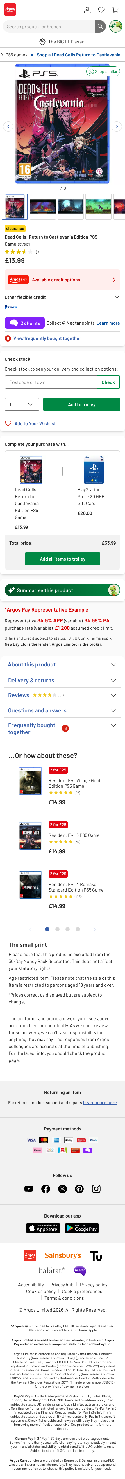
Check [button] (108, 382)
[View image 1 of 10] (14, 206)
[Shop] (24, 10)
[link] (62, 336)
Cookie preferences (82, 1291)
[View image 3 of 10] (70, 206)
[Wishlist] (101, 10)
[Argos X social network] (62, 1189)
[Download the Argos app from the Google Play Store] (82, 1232)
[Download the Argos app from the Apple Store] (43, 1232)
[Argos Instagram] (96, 1189)
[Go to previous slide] (8, 126)
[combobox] (49, 26)
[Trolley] (115, 10)
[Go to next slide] (117, 126)
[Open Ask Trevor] (115, 26)
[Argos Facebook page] (46, 1189)
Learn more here (100, 1102)
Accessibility (31, 1284)
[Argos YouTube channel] (29, 1189)
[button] (103, 71)
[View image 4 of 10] (98, 206)
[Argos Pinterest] (79, 1189)
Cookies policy (41, 1291)
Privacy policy (93, 1284)
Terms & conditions (64, 1298)
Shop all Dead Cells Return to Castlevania (78, 54)
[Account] (87, 10)
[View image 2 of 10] (43, 206)
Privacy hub (62, 1284)
